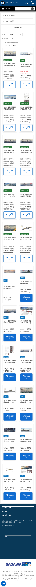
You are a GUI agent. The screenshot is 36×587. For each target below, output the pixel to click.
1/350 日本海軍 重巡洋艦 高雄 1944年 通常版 (26, 152)
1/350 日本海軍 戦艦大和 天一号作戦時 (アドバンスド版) (10, 323)
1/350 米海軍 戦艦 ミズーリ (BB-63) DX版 (25, 323)
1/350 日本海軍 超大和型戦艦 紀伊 (26, 282)
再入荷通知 (27, 298)
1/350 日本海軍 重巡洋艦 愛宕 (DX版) (26, 65)
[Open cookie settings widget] (3, 583)
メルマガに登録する (8, 525)
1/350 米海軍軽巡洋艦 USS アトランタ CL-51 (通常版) (9, 441)
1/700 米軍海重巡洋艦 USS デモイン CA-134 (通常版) (9, 288)
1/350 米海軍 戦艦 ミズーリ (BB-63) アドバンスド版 (10, 196)
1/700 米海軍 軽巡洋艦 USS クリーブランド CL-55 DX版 (10, 239)
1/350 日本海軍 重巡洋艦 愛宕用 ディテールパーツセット (26, 109)
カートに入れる (10, 84)
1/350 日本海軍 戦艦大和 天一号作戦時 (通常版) (26, 196)
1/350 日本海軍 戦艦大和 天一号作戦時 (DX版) (26, 362)
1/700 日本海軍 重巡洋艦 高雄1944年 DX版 (10, 65)
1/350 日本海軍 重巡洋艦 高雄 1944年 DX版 (10, 152)
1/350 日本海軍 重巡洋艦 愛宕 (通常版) (10, 108)
